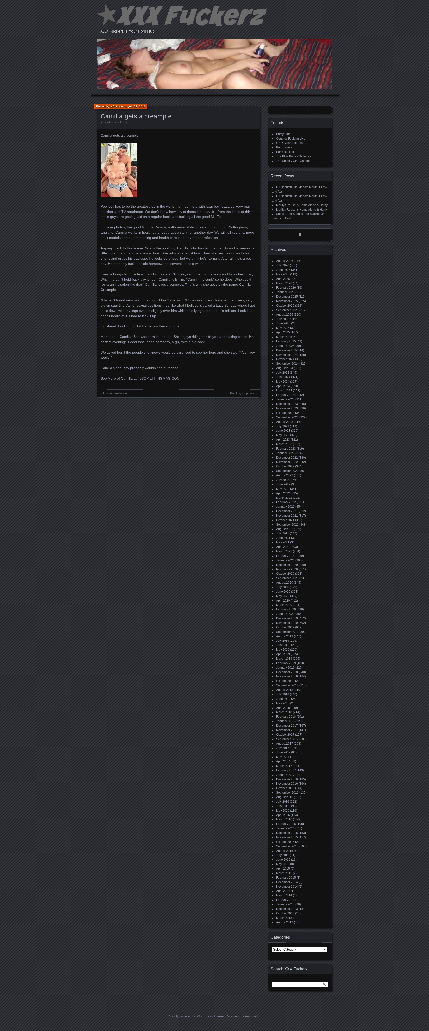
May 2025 (282, 328)
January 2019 (285, 667)
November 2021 (287, 515)
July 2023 (282, 426)
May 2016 (282, 810)
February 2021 (286, 556)
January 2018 (285, 721)
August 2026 (284, 261)
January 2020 (285, 614)
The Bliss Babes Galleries (293, 156)
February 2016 (286, 824)
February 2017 (286, 770)
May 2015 (282, 864)
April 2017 (283, 761)
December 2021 (287, 511)
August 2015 (284, 851)
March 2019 (284, 658)
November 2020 (287, 569)
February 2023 (286, 448)
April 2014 (283, 891)
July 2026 (282, 265)
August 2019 (284, 636)
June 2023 (283, 430)
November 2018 (287, 676)
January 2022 (285, 506)
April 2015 (283, 868)
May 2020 (282, 596)
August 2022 (284, 475)
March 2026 (284, 283)
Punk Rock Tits (286, 152)
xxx (126, 122)
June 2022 (283, 484)
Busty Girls (283, 134)
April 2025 (283, 332)
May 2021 (282, 542)
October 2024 (285, 359)
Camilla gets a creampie (120, 135)
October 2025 (285, 305)
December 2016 (287, 779)
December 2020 (287, 565)
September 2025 (287, 310)
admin (114, 106)
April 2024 (283, 386)
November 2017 (287, 730)
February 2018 (286, 716)
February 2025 (286, 341)
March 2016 (284, 819)
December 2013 (287, 909)
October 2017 (285, 734)
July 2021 (282, 533)
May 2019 (282, 649)
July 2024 (282, 372)
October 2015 (285, 842)
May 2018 (282, 703)
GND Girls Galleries (289, 143)
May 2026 (282, 274)
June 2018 (283, 699)
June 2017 (283, 752)
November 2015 (287, 837)
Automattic (252, 1016)
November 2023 (287, 408)
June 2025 (283, 323)
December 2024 (287, 350)
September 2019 (287, 632)
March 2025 (284, 337)
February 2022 (286, 502)
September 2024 (287, 363)
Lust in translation (115, 393)
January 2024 (285, 399)
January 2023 (285, 453)
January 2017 (285, 775)
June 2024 (283, 377)
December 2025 (287, 296)
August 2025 (284, 314)
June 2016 (283, 806)
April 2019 (283, 654)
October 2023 (285, 413)
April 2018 (283, 708)
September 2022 (287, 471)
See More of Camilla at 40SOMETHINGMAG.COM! (141, 378)
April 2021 (283, 547)
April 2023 (283, 439)
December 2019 (287, 618)
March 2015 (284, 873)
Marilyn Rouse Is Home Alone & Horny (302, 205)
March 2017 (284, 766)
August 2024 (284, 368)
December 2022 (287, 457)
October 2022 (285, 466)
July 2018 (282, 694)
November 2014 (287, 886)
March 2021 (284, 551)
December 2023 (287, 404)
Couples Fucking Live (290, 138)
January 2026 (285, 292)
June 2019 (283, 645)
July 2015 (282, 855)
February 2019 (286, 663)
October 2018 (285, 681)
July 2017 (282, 748)
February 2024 (286, 395)
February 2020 (286, 609)
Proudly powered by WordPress (190, 1016)
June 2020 (283, 591)
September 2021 (287, 524)
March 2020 (284, 605)
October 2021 (285, 520)
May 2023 (282, 435)
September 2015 (287, 846)
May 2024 (282, 381)
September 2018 (287, 685)
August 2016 (284, 797)
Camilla (160, 227)
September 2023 (287, 417)
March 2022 (284, 497)
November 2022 (287, 462)
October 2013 (285, 913)
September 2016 (287, 792)
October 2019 (285, 627)
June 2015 (283, 859)
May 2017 (282, 757)
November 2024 (287, 354)
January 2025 (285, 346)
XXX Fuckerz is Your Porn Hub (127, 31)
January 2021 (285, 560)
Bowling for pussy (242, 393)
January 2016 (285, 828)
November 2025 (287, 301)
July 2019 (282, 640)
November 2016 (287, 783)
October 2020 (285, 573)
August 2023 (284, 422)
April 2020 (283, 600)
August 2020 (284, 582)
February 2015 (286, 877)
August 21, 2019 (135, 106)
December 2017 (287, 725)
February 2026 (286, 287)
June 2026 (283, 270)
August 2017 (284, 743)
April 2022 (283, 493)
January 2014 (285, 904)
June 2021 (283, 538)
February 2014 (286, 900)
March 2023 (284, 444)
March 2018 (284, 712)
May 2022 (282, 489)
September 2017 (287, 739)
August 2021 (284, 529)
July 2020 (282, 587)
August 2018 (284, 690)
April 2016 (283, 815)
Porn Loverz (284, 147)
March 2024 (284, 390)
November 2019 (287, 623)
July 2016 (282, 801)
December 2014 (287, 882)
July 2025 (282, 319)
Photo (119, 122)
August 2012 (284, 922)
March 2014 (284, 895)
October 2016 (285, 788)
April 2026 (283, 279)
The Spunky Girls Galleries (294, 161)
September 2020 (287, 578)
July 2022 (282, 480)
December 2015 (287, 833)
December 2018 (287, 672)
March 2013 (284, 918)
